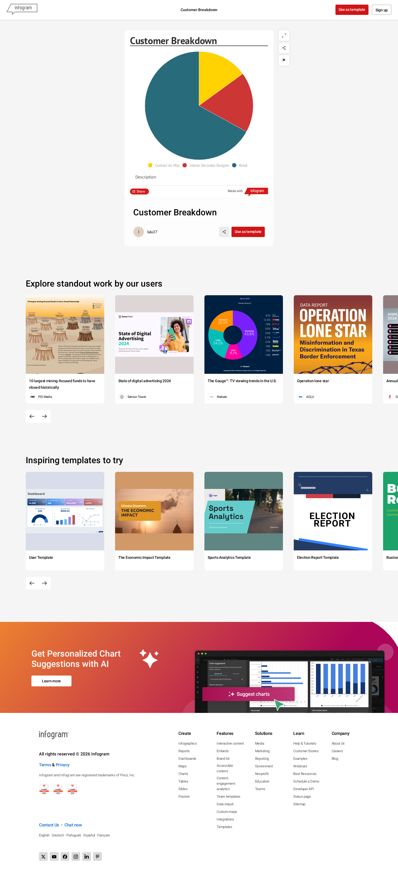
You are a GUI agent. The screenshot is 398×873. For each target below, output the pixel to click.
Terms (45, 764)
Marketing (262, 751)
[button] (165, 165)
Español (89, 835)
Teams (260, 789)
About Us (338, 743)
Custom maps (227, 812)
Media (259, 743)
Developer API (303, 789)
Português (73, 835)
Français (103, 835)
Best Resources (305, 774)
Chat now (73, 824)
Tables (183, 781)
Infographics (187, 743)
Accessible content (225, 768)
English (44, 835)
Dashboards (187, 759)
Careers (337, 751)
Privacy (63, 764)
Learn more (51, 681)
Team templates (228, 796)
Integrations (225, 819)
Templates (224, 827)
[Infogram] (21, 10)
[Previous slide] (32, 416)
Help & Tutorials (304, 743)
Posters (184, 796)
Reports (184, 751)
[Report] (284, 60)
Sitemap (299, 804)
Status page (302, 796)
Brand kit (223, 759)
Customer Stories (305, 751)
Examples (300, 759)
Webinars (300, 766)
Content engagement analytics (226, 783)
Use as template (352, 9)
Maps (182, 766)
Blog (335, 759)
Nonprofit (262, 774)
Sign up (382, 10)
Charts (183, 774)
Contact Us (49, 824)
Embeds (223, 751)
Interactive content (230, 743)
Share (141, 191)
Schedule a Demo (306, 781)
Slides (182, 789)
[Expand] (284, 35)
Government (264, 766)
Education (262, 781)
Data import (225, 804)
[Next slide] (44, 416)
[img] (221, 78)
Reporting (262, 759)
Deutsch (58, 835)
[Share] (284, 48)
